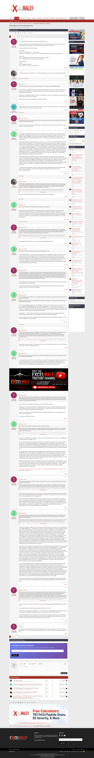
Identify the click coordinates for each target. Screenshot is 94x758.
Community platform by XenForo (47, 753)
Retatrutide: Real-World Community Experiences (76, 207)
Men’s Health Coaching (61, 18)
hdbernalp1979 (16, 685)
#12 (66, 292)
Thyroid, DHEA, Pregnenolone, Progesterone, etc (33, 685)
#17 (66, 476)
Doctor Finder (46, 18)
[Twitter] (62, 735)
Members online (73, 298)
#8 (66, 202)
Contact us (61, 751)
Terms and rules (67, 751)
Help (78, 751)
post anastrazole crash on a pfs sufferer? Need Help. (77, 200)
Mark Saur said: (23, 118)
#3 (66, 81)
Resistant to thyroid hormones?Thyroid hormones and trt (27, 684)
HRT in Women (74, 234)
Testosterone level (17, 680)
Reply (66, 67)
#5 (66, 115)
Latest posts (72, 147)
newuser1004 (71, 300)
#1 (66, 39)
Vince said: (22, 84)
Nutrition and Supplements (76, 226)
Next (14, 36)
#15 (66, 392)
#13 (66, 327)
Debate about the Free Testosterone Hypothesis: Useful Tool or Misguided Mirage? (76, 191)
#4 (66, 104)
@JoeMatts (21, 626)
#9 (66, 224)
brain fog (23, 27)
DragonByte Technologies (57, 754)
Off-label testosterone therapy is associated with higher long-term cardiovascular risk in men (77, 270)
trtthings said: (22, 249)
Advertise (83, 749)
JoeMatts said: (22, 181)
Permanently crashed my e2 (77, 236)
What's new (22, 18)
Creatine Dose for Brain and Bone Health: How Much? (77, 222)
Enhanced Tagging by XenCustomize (47, 755)
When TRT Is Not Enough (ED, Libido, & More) (32, 698)
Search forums (17, 20)
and (24, 78)
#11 (66, 267)
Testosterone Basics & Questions (27, 681)
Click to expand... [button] (43, 192)
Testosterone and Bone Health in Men (76, 243)
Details (63, 754)
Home (11, 18)
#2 (66, 70)
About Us (74, 749)
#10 (66, 246)
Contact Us (79, 749)
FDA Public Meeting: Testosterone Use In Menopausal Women (76, 230)
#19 (66, 587)
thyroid (27, 27)
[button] (13, 18)
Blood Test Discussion (28, 689)
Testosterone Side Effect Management (76, 240)
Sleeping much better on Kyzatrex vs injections (76, 290)
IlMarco (14, 681)
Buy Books (52, 18)
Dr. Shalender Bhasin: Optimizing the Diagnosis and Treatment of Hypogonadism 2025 (77, 168)
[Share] (65, 39)
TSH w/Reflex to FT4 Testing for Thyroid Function (25, 692)
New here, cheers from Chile (77, 149)
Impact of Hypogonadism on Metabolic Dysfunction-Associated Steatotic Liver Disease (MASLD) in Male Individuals (77, 157)
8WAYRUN (53, 756)
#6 (66, 131)
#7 (66, 179)
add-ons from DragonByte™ (44, 754)
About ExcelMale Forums (39, 740)
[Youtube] (64, 735)
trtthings (12, 27)
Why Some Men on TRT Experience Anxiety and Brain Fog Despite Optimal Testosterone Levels (27, 696)
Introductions (74, 152)
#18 (66, 510)
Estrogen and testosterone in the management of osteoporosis (77, 252)
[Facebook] (60, 735)
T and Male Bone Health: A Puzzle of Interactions (77, 261)
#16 (66, 421)
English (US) (12, 751)
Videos (28, 18)
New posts (11, 20)
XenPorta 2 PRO (42, 756)
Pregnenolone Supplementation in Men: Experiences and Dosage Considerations (76, 281)
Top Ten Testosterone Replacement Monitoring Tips (76, 215)
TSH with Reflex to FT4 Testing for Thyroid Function (26, 688)
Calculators (39, 18)
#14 (66, 350)
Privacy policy (74, 751)
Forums (16, 18)
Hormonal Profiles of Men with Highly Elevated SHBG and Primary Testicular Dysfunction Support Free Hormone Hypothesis (77, 179)
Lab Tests (33, 18)
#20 (66, 624)
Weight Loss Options (75, 211)
